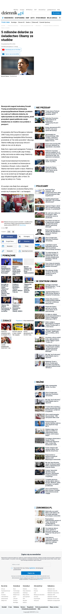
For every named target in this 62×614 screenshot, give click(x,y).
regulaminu (32, 568)
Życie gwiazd (26, 596)
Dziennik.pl (16, 586)
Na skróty (4, 586)
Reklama (16, 607)
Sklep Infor (4, 600)
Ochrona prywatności (41, 607)
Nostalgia (14, 22)
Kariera (23, 607)
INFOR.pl (16, 9)
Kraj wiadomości (29, 320)
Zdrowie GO (21, 22)
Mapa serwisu (54, 607)
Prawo (35, 589)
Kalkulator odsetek (52, 596)
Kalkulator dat (51, 589)
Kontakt (4, 607)
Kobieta (25, 589)
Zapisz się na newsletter (12, 54)
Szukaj (57, 13)
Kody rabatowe (27, 590)
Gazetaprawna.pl (5, 590)
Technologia (16, 590)
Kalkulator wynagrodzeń (54, 600)
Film (24, 598)
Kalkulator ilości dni (52, 590)
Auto (14, 589)
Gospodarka (16, 592)
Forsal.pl (3, 594)
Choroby (36, 596)
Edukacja (25, 592)
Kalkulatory (51, 586)
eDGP (2, 592)
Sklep (58, 9)
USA (9, 232)
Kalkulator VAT (51, 594)
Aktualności (38, 25)
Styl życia (36, 600)
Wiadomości (16, 594)
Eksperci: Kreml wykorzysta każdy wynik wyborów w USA (17, 270)
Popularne (19, 320)
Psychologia (37, 598)
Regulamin (30, 607)
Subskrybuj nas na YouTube (12, 49)
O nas (10, 607)
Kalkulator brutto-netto (53, 598)
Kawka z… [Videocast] (32, 22)
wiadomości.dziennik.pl (13, 25)
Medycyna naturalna (39, 594)
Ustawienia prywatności (29, 609)
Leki (35, 592)
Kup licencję (23, 225)
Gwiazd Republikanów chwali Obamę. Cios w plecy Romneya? (6, 270)
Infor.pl (3, 589)
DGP (35, 9)
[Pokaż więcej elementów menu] (59, 18)
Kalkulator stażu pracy (53, 592)
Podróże (15, 600)
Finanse (36, 590)
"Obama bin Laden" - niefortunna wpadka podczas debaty (28, 288)
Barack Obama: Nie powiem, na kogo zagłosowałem (29, 270)
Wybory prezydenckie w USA (27, 25)
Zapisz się (31, 573)
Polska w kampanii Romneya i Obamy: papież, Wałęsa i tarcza (17, 288)
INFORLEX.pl (29, 9)
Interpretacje (4, 598)
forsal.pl (22, 9)
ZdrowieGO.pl (42, 9)
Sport (14, 596)
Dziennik (3, 25)
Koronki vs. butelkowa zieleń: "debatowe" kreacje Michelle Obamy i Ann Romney (5, 290)
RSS (39, 609)
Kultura (25, 602)
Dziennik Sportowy (44, 22)
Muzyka (25, 600)
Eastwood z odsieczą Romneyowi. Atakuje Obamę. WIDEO (17, 308)
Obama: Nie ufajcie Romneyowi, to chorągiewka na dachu (6, 308)
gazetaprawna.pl (51, 9)
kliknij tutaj (40, 579)
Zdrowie (15, 598)
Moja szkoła (26, 594)
